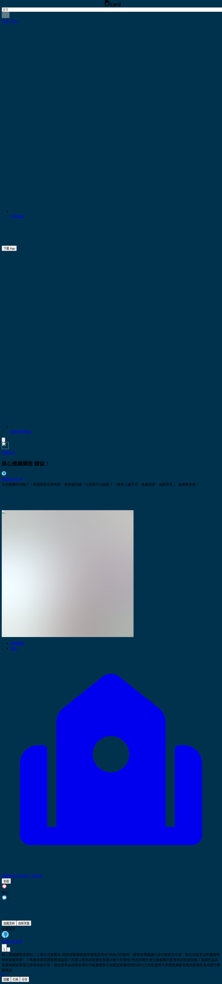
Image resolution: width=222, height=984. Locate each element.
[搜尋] (6, 15)
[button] (10, 21)
